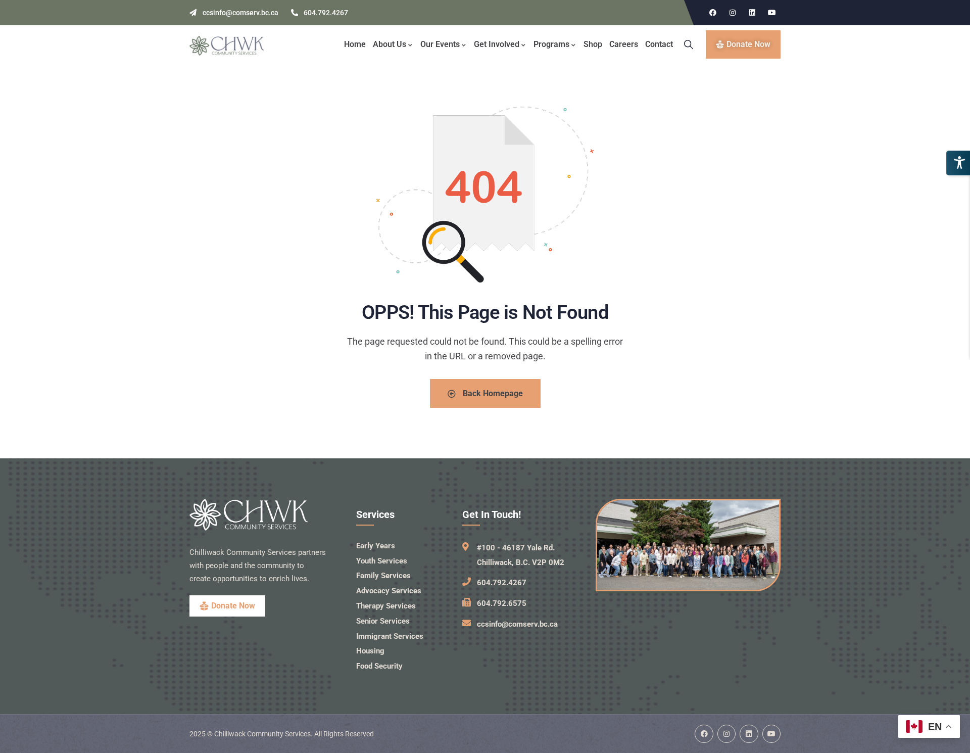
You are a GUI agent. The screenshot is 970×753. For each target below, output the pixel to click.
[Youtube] (771, 12)
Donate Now (233, 605)
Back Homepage (492, 393)
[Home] (226, 45)
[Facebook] (712, 12)
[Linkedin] (752, 12)
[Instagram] (732, 12)
